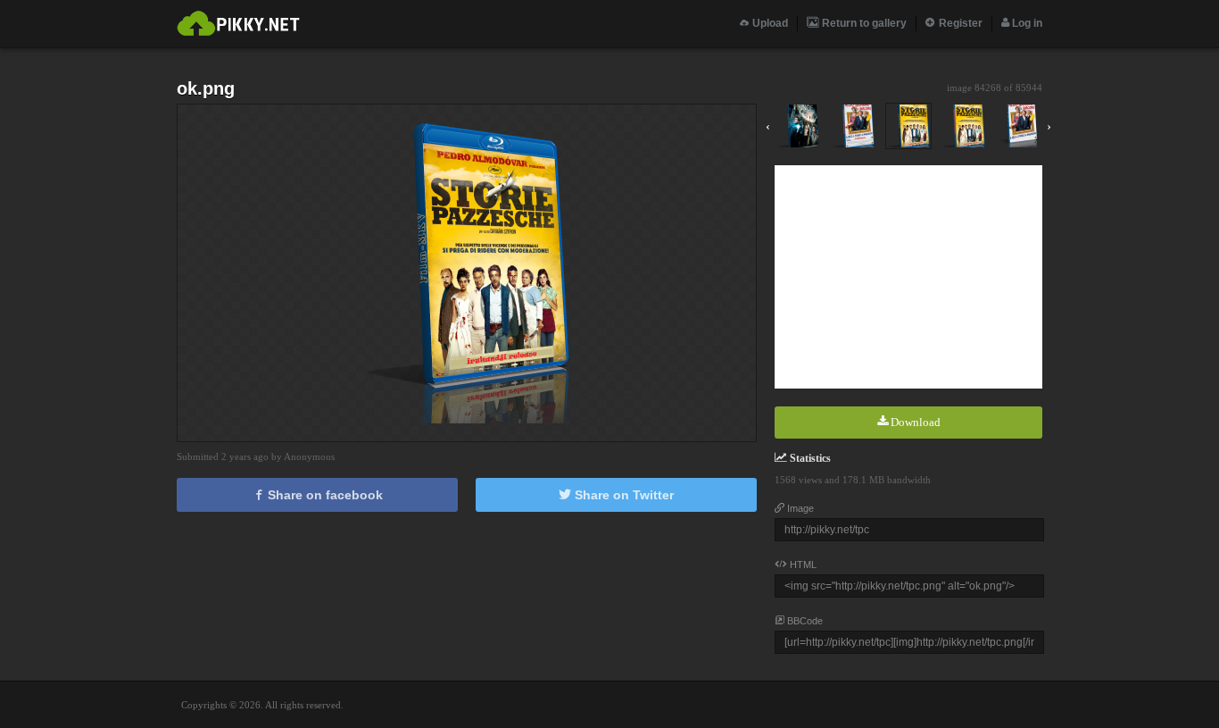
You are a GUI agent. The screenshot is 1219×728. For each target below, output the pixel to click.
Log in (1025, 23)
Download (914, 422)
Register (959, 23)
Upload (769, 23)
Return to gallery (863, 23)
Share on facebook (323, 495)
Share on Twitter (622, 495)
